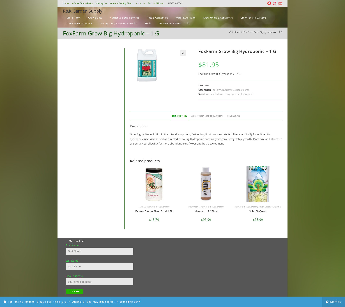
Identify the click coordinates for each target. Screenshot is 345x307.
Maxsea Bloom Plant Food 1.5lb (154, 211)
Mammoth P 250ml (206, 211)
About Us (140, 3)
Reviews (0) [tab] (233, 116)
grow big (235, 94)
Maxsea (142, 206)
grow (227, 94)
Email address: (74, 276)
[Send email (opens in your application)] (279, 4)
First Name (72, 245)
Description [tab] (179, 116)
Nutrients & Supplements (235, 89)
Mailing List (101, 3)
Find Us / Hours (155, 3)
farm (206, 94)
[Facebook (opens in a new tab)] (269, 3)
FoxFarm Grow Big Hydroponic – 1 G (262, 32)
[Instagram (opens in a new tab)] (274, 3)
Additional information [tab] (207, 116)
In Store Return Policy (82, 3)
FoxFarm (216, 89)
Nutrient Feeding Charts (122, 3)
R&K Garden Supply (82, 11)
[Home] (230, 32)
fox (212, 94)
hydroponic (247, 94)
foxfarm (219, 94)
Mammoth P (194, 206)
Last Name (72, 260)
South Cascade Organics (270, 206)
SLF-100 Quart (257, 211)
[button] (183, 53)
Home (66, 3)
